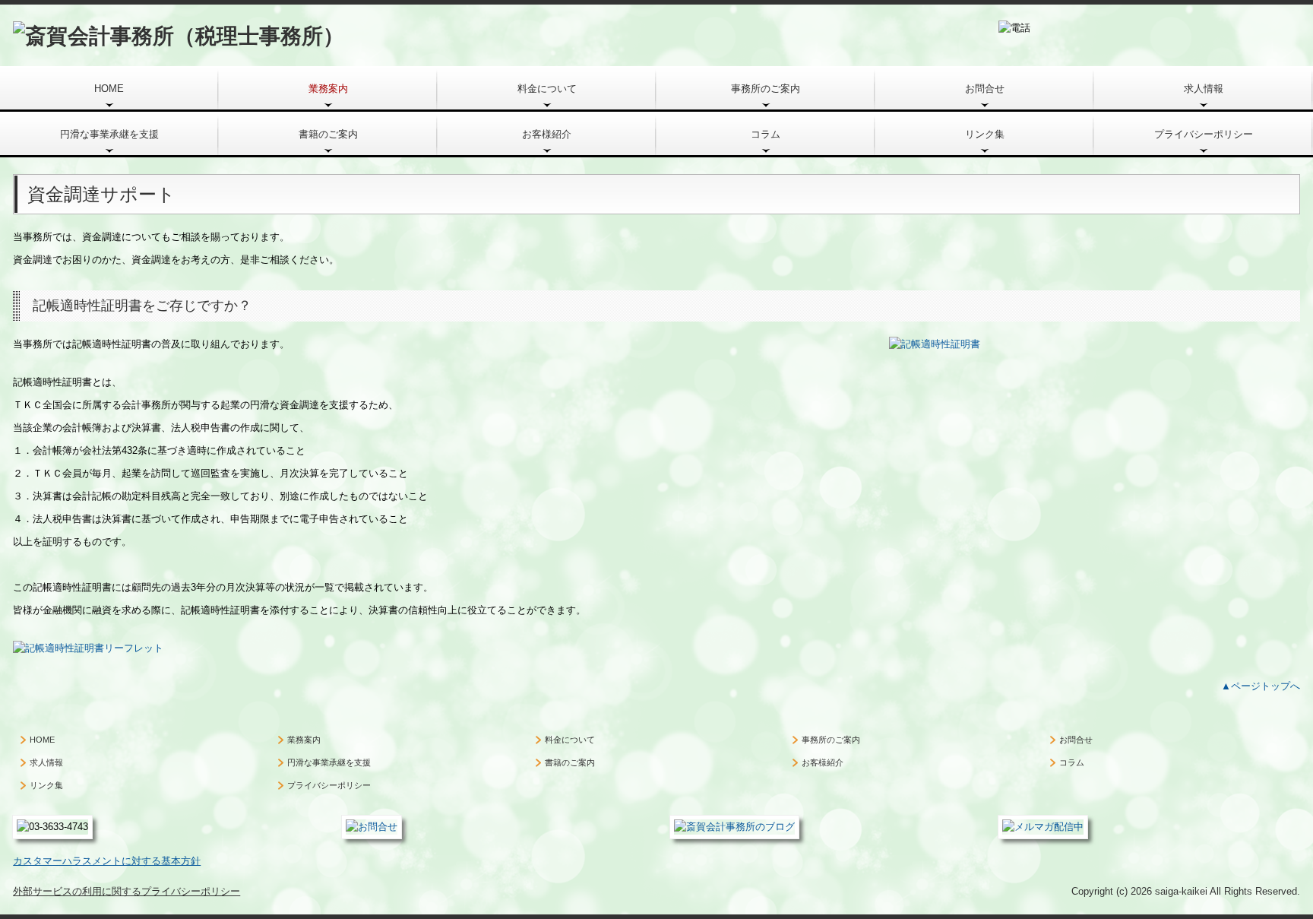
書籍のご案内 (328, 134)
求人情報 (1203, 88)
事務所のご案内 (765, 88)
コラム (765, 134)
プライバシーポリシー (1203, 134)
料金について (547, 88)
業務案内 (328, 88)
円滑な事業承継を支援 (109, 134)
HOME (109, 88)
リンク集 (985, 134)
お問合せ (985, 88)
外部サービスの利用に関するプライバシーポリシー (126, 891)
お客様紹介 (546, 134)
